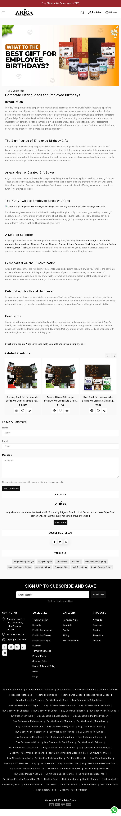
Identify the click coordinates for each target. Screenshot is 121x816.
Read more (60, 522)
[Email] (4, 653)
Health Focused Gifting (101, 567)
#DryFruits (76, 562)
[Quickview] (29, 410)
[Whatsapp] (114, 810)
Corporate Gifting (42, 567)
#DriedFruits (61, 562)
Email (5, 441)
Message (7, 455)
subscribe (98, 594)
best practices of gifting (95, 562)
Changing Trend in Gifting (19, 567)
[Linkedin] (23, 647)
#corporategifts (45, 562)
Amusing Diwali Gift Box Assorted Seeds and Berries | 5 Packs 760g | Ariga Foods (23, 401)
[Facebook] (4, 647)
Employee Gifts (61, 567)
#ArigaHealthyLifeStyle (24, 562)
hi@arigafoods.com (17, 639)
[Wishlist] (22, 410)
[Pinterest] (11, 647)
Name (5, 428)
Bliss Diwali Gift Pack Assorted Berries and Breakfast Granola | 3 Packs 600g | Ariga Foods (98, 401)
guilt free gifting (80, 567)
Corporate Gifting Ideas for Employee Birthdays (42, 95)
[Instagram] (17, 647)
